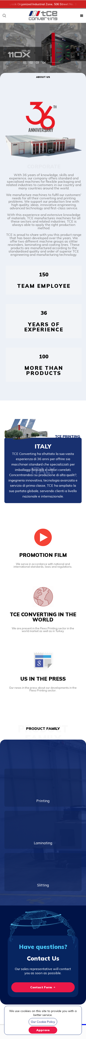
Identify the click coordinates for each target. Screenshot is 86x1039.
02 (31, 62)
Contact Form (41, 987)
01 (25, 62)
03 (37, 62)
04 (44, 62)
